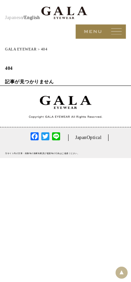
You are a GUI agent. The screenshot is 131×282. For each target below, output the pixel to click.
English (32, 17)
